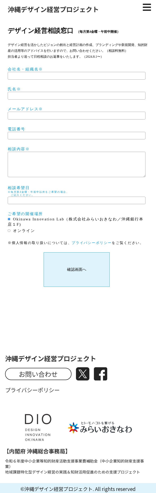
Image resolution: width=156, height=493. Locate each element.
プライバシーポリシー (92, 243)
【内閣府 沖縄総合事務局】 (37, 451)
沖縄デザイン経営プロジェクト (53, 9)
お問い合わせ (38, 374)
